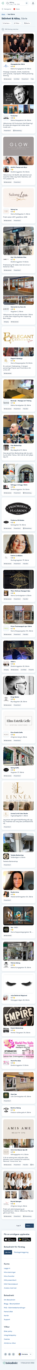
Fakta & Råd (8, 1312)
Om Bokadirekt (9, 1300)
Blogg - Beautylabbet (12, 1304)
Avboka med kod (10, 1288)
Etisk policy (8, 1331)
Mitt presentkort (10, 1280)
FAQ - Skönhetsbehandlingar (14, 1308)
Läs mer (8, 1252)
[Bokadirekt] (3, 3)
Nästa (28, 1225)
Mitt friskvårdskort (11, 1284)
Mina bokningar (10, 1272)
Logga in (7, 1268)
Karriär (6, 1315)
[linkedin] (9, 1354)
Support (7, 1319)
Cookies (7, 1339)
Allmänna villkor (10, 1343)
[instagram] (5, 1354)
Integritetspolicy (10, 1335)
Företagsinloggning (21, 1252)
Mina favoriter (9, 1276)
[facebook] (13, 1354)
